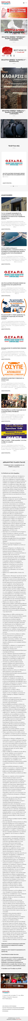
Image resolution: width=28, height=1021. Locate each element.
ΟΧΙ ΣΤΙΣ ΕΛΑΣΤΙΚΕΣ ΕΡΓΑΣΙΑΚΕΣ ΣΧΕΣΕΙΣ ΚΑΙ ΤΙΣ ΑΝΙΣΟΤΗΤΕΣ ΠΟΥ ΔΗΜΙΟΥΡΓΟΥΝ (14, 174)
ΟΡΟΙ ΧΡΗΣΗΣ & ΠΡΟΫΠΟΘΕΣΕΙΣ (9, 1006)
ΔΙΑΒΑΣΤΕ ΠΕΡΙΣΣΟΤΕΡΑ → (7, 183)
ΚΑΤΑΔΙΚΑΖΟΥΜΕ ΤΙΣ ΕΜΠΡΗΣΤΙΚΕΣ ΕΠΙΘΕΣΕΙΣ (13, 348)
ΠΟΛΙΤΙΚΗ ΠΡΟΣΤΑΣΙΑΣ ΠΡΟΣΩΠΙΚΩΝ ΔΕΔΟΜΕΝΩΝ (13, 1007)
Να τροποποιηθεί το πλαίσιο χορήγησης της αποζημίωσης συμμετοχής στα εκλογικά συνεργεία (13, 316)
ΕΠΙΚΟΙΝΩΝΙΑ (5, 1011)
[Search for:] (26, 2)
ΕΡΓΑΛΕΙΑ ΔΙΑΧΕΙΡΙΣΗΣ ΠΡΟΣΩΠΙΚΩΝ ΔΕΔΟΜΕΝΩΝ (13, 1009)
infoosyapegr (8, 998)
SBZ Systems (19, 1019)
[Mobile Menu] (24, 2)
